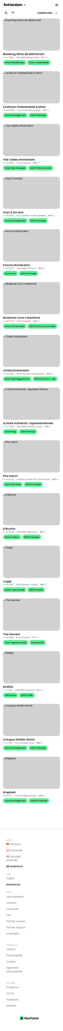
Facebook (12, 999)
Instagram (12, 987)
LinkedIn (11, 1005)
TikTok (10, 993)
